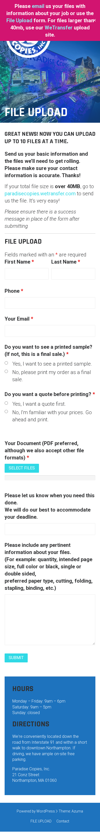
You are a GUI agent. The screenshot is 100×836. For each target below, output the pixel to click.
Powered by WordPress (36, 811)
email (39, 6)
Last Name (65, 262)
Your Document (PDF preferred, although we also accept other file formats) (44, 450)
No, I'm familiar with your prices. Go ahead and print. (52, 416)
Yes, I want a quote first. (39, 404)
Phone (14, 291)
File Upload (19, 20)
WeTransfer (59, 28)
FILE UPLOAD (41, 821)
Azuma (77, 811)
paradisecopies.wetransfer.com (40, 193)
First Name (19, 262)
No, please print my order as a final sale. (51, 375)
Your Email (19, 319)
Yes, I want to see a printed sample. (52, 364)
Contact (62, 821)
